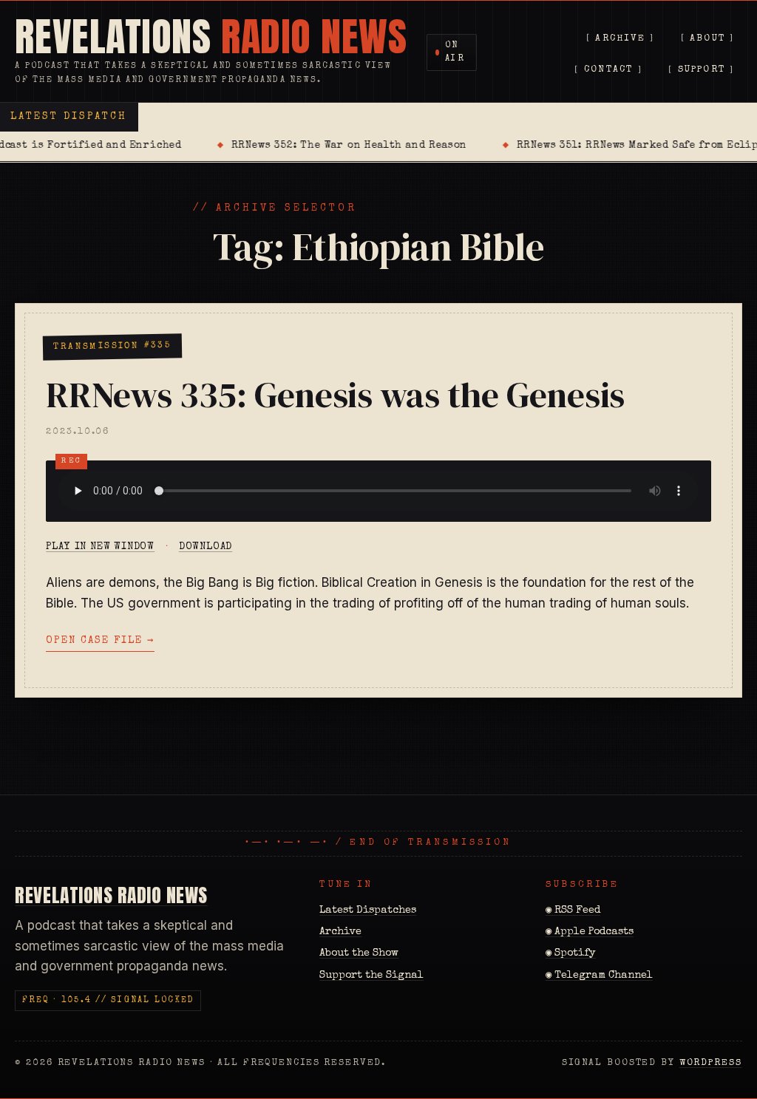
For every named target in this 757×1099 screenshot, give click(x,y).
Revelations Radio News (111, 895)
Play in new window (100, 547)
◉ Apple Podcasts (590, 932)
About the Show (358, 953)
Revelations (211, 37)
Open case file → (100, 641)
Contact (609, 70)
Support (702, 70)
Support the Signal (371, 975)
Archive (620, 39)
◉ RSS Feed (573, 910)
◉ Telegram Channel (599, 975)
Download (206, 547)
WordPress (710, 1063)
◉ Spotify (571, 953)
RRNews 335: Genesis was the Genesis (335, 394)
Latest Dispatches (367, 910)
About (707, 39)
